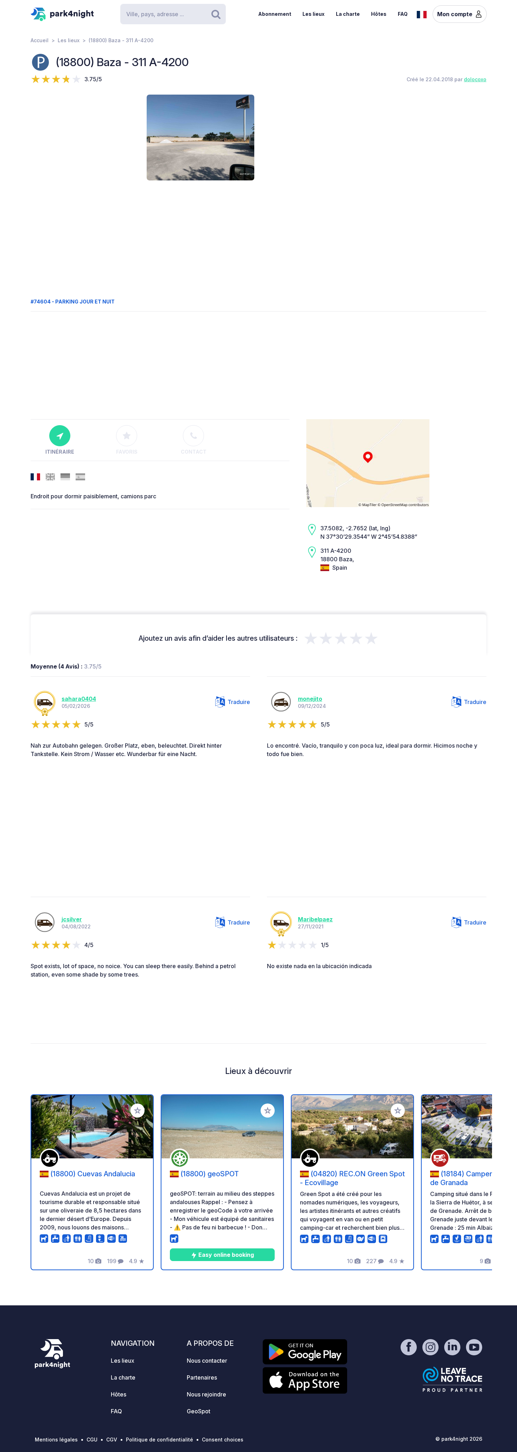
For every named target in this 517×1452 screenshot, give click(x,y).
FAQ (403, 14)
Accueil (40, 40)
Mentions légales (56, 1440)
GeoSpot (198, 1411)
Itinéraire (59, 452)
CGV (111, 1440)
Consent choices (222, 1440)
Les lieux (313, 14)
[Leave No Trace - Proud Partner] (453, 1379)
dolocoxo (475, 79)
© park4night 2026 (458, 1439)
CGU (92, 1440)
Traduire (239, 701)
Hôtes (379, 14)
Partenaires (202, 1377)
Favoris (127, 452)
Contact (193, 452)
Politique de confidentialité (159, 1440)
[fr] (421, 14)
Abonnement (274, 14)
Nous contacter (207, 1360)
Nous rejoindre (206, 1394)
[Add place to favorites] (137, 1111)
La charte (348, 14)
